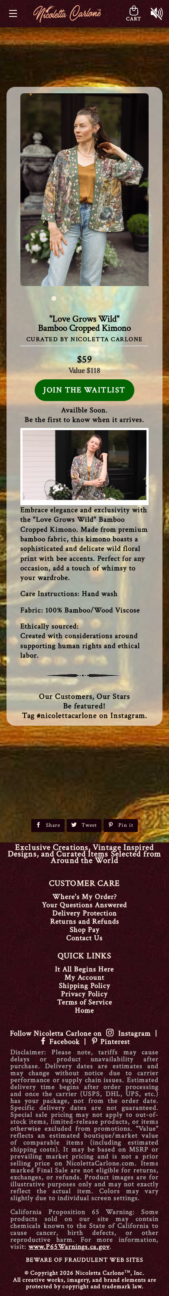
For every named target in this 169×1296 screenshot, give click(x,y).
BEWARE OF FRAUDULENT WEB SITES (84, 1260)
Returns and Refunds (84, 921)
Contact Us (84, 938)
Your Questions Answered (84, 905)
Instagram (132, 1033)
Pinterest (114, 1041)
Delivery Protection (84, 913)
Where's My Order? (84, 896)
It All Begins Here (84, 969)
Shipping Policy (84, 985)
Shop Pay (85, 929)
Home (84, 1010)
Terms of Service (84, 1002)
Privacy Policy (84, 994)
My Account (84, 977)
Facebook (64, 1041)
